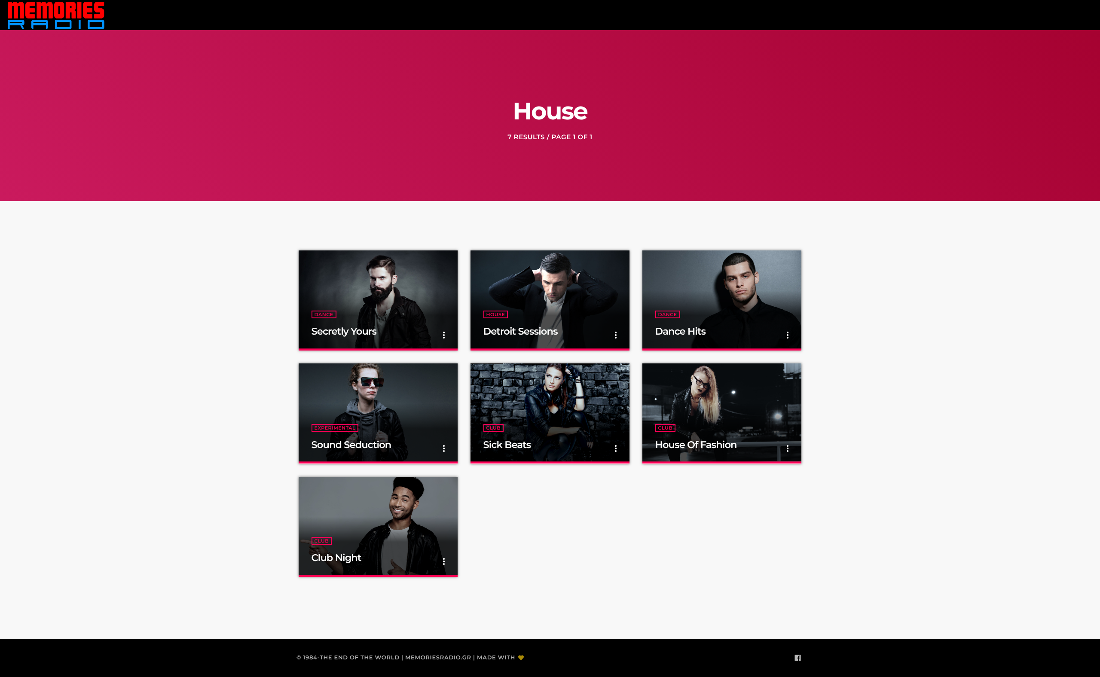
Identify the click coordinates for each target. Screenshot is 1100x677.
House (495, 314)
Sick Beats (507, 445)
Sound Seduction (351, 445)
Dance (324, 314)
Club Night (336, 558)
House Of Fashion (696, 445)
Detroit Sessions (520, 331)
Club (493, 428)
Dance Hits (680, 331)
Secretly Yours (344, 331)
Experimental (335, 428)
